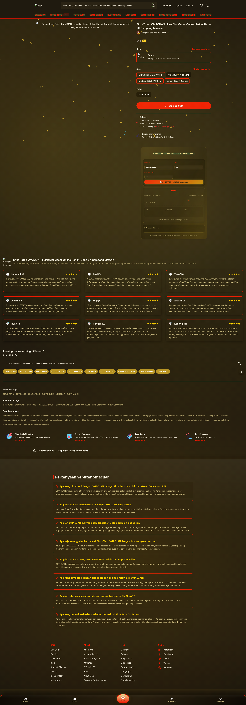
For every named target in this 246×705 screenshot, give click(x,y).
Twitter (166, 658)
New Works (55, 658)
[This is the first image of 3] (40, 87)
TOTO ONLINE (189, 15)
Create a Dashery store (95, 680)
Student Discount (58, 667)
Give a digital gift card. (164, 126)
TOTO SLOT (79, 15)
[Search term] (153, 5)
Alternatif (172, 701)
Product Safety (128, 667)
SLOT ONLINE (114, 15)
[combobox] (109, 5)
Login (74, 701)
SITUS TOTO (59, 15)
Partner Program (92, 658)
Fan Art (54, 654)
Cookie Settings (128, 680)
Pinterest (167, 667)
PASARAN (147, 162)
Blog (52, 663)
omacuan (7, 389)
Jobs (86, 671)
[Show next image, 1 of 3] (129, 87)
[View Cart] (208, 6)
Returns (124, 654)
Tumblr (166, 663)
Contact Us (126, 676)
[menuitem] (40, 14)
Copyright (126, 671)
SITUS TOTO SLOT (168, 15)
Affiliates (88, 663)
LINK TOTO (205, 15)
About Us (88, 649)
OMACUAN (40, 15)
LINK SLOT (131, 15)
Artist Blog (89, 676)
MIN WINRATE (149, 172)
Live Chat (220, 701)
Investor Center (91, 654)
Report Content (46, 450)
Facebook (168, 654)
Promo (25, 701)
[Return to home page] (46, 5)
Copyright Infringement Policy (73, 450)
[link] (10, 371)
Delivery (125, 649)
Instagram (168, 649)
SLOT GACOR (96, 15)
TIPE (176, 162)
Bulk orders (55, 680)
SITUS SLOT (89, 667)
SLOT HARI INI (147, 15)
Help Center (127, 658)
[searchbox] (123, 363)
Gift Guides (55, 649)
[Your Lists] (201, 6)
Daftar (123, 700)
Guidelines (126, 663)
